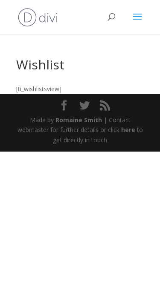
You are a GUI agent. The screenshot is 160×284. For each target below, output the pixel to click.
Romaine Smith (78, 120)
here (128, 130)
